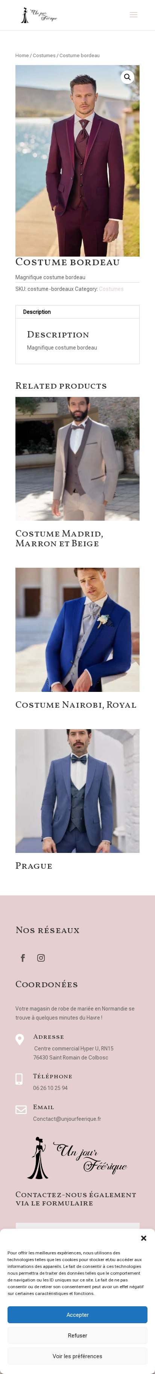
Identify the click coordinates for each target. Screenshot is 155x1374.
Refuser (77, 1335)
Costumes (44, 55)
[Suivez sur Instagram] (41, 957)
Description (37, 312)
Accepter (78, 1315)
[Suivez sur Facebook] (22, 957)
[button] (143, 1238)
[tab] (77, 312)
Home (22, 55)
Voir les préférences (77, 1356)
